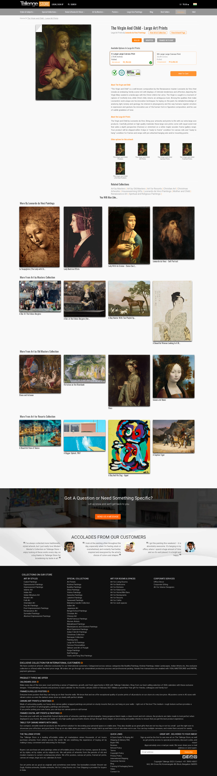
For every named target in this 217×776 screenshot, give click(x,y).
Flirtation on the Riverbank (74, 385)
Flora (110, 408)
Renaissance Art (119, 194)
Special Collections (49, 11)
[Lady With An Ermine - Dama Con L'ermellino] (129, 235)
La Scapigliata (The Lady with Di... (32, 269)
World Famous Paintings (77, 619)
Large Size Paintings (134, 11)
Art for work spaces (118, 603)
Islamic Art (28, 590)
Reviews (113, 745)
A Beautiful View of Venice (29, 448)
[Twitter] (184, 757)
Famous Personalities (76, 645)
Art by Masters (97, 11)
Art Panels (71, 582)
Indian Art (28, 592)
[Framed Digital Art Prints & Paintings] (61, 713)
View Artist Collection (158, 32)
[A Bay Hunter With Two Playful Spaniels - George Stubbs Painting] (129, 298)
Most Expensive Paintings (77, 629)
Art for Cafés (115, 600)
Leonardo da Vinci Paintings (157, 191)
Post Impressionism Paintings (36, 608)
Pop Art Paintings (31, 605)
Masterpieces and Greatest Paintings (82, 627)
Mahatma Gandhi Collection (78, 603)
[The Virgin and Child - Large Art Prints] (63, 62)
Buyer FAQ (114, 742)
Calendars (180, 12)
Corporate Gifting (161, 584)
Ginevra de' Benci (159, 400)
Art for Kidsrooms (117, 590)
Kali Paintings (72, 653)
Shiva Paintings (73, 590)
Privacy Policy (116, 756)
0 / (183, 4)
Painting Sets (72, 640)
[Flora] (129, 380)
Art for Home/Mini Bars (120, 592)
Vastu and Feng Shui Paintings (79, 656)
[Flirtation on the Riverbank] (84, 369)
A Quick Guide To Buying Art (121, 737)
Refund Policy (116, 748)
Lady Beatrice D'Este (71, 269)
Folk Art (27, 600)
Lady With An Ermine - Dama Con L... (122, 266)
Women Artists (73, 621)
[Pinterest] (195, 757)
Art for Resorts (154, 188)
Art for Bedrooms (117, 584)
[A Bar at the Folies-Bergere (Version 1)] (84, 299)
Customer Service (117, 761)
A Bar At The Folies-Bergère (30, 314)
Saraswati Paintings (75, 600)
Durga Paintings (73, 650)
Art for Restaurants (118, 595)
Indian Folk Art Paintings (77, 632)
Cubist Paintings (30, 582)
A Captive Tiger (159, 455)
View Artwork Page (178, 32)
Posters (115, 11)
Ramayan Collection (75, 637)
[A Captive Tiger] (173, 436)
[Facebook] (187, 757)
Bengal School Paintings (77, 611)
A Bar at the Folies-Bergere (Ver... (77, 319)
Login (54, 4)
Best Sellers (165, 11)
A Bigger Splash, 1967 (72, 453)
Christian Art (170, 188)
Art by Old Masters (136, 188)
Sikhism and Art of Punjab (77, 648)
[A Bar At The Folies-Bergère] (40, 296)
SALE (194, 11)
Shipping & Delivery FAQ (120, 740)
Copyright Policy (117, 753)
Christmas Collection (75, 634)
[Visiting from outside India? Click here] (82, 663)
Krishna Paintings (74, 584)
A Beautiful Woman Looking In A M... (166, 343)
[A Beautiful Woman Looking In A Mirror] (173, 311)
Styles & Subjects (26, 11)
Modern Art (28, 598)
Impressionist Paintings (33, 587)
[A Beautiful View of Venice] (40, 433)
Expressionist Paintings (33, 584)
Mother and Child (181, 191)
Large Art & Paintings (76, 642)
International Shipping (119, 758)
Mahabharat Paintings (76, 624)
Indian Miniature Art (32, 595)
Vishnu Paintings (74, 592)
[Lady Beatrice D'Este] (84, 237)
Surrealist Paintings (32, 613)
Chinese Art (72, 616)
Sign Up (60, 4)
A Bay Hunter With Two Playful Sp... (121, 318)
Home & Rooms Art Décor (74, 11)
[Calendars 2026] (38, 682)
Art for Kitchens (117, 587)
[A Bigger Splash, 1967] (84, 435)
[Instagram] (191, 757)
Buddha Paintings (74, 587)
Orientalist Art (29, 603)
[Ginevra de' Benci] (173, 376)
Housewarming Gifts (132, 191)
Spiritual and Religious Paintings (145, 194)
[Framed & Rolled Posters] (48, 691)
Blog (151, 11)
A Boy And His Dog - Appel (118, 475)
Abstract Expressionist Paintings (37, 616)
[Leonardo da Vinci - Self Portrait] (173, 233)
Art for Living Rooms (119, 582)
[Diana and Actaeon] (40, 374)
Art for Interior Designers (164, 587)
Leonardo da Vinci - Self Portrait (165, 261)
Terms (113, 750)
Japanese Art (72, 608)
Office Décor (159, 582)
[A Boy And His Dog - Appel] (129, 446)
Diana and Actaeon (26, 395)
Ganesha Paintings (74, 595)
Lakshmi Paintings (74, 598)
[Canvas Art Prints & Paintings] (53, 701)
